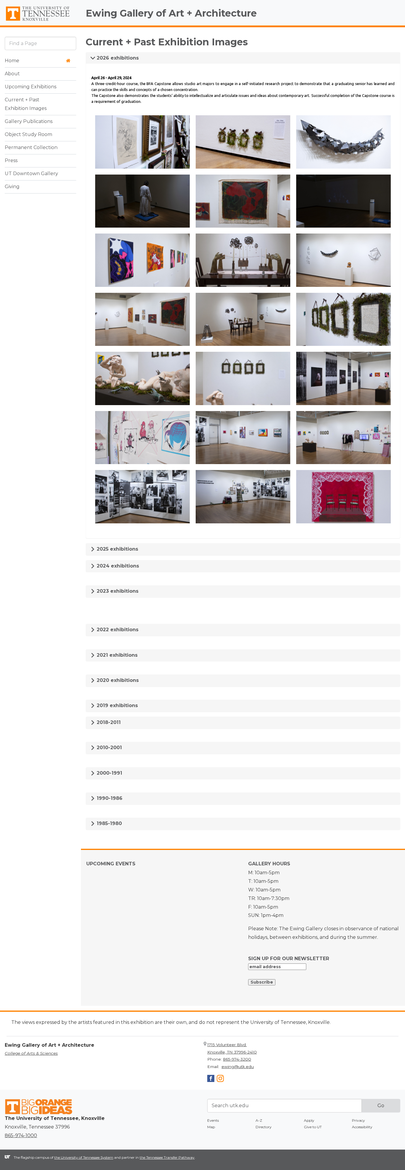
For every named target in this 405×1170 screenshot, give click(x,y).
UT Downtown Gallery (31, 174)
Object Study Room (28, 135)
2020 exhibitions (117, 680)
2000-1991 (108, 773)
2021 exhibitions (116, 655)
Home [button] (12, 61)
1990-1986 (108, 798)
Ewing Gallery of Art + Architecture (171, 13)
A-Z (259, 1120)
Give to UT (313, 1127)
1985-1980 (108, 823)
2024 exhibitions (117, 566)
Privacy (358, 1120)
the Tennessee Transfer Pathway (167, 1157)
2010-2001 (108, 747)
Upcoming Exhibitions (30, 87)
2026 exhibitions (117, 58)
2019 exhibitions (116, 705)
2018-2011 (108, 722)
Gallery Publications (28, 121)
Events (213, 1120)
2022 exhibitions (116, 629)
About (12, 74)
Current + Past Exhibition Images (26, 104)
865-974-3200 (237, 1059)
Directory (264, 1127)
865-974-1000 (21, 1135)
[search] (40, 43)
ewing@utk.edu (237, 1066)
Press (11, 161)
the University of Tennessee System (83, 1157)
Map (211, 1127)
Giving (12, 187)
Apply (309, 1120)
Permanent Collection (31, 148)
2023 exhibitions (116, 591)
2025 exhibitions (116, 549)
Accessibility (362, 1127)
